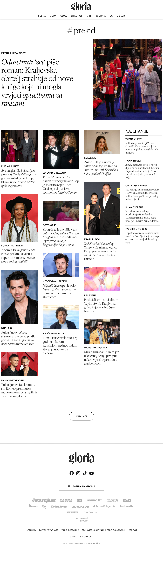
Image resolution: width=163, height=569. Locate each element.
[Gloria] (81, 6)
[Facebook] (72, 473)
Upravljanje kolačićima (81, 536)
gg (111, 15)
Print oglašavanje (116, 530)
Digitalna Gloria (84, 486)
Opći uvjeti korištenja (93, 530)
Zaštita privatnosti (48, 530)
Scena (42, 15)
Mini (89, 15)
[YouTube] (91, 473)
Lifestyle (77, 15)
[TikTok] (85, 473)
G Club (121, 15)
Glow (63, 15)
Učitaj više (81, 416)
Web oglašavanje (70, 530)
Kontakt (132, 530)
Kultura (101, 15)
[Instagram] (78, 473)
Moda (53, 15)
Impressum (31, 530)
